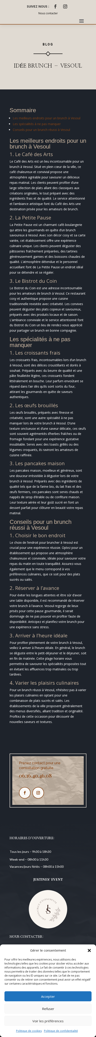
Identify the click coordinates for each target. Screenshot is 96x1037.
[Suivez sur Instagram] (65, 6)
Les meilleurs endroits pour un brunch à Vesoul (46, 118)
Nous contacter (48, 13)
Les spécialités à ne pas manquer (37, 124)
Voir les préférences (48, 1021)
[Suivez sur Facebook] (55, 6)
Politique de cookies (29, 1031)
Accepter (48, 996)
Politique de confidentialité (61, 1031)
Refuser (48, 1008)
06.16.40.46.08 (35, 775)
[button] (89, 950)
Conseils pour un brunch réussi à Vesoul (41, 130)
